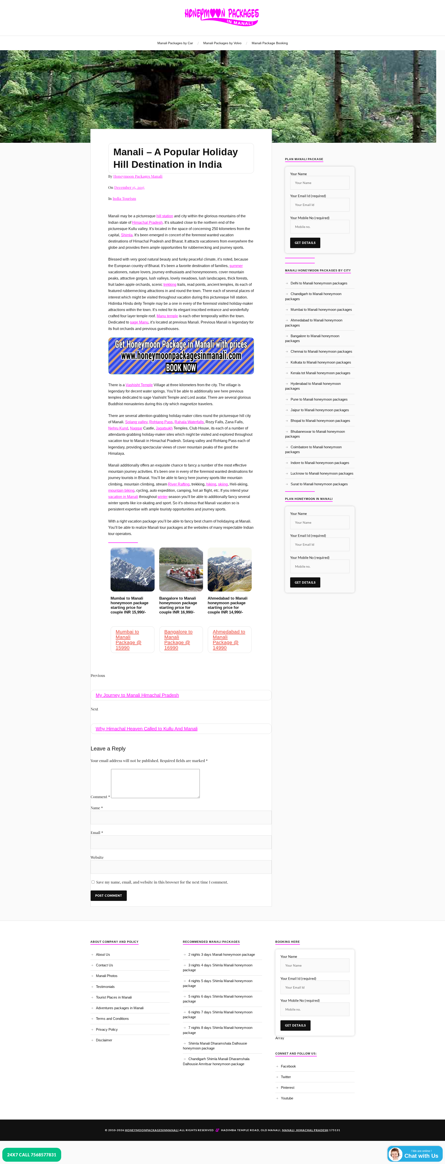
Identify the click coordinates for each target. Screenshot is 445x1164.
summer (236, 266)
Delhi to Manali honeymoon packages (319, 283)
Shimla (127, 235)
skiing (223, 484)
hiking (211, 484)
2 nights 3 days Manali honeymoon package (221, 954)
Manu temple (167, 316)
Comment (100, 796)
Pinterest (287, 1087)
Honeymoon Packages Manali (137, 176)
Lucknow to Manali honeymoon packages (322, 473)
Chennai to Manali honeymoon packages (321, 351)
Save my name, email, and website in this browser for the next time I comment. (162, 882)
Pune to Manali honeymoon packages (319, 399)
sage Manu (139, 322)
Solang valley (136, 422)
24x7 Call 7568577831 (31, 1154)
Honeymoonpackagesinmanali (152, 1130)
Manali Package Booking (270, 43)
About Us (103, 954)
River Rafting (179, 484)
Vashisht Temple (139, 385)
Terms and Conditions (112, 1019)
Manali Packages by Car (175, 43)
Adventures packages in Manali (119, 1008)
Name (97, 807)
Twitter (286, 1077)
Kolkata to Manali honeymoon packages (321, 362)
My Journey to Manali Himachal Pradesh (137, 695)
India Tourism (124, 198)
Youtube (287, 1098)
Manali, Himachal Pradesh (305, 1130)
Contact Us (104, 965)
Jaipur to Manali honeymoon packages (320, 410)
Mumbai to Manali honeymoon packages (321, 309)
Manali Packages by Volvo (222, 43)
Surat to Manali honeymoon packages (319, 484)
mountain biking (121, 490)
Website (97, 857)
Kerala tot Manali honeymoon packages (320, 373)
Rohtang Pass (161, 422)
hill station (164, 216)
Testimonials (105, 987)
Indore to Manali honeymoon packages (320, 463)
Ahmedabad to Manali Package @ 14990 (229, 639)
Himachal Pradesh (147, 222)
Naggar (136, 428)
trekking (169, 284)
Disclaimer (104, 1040)
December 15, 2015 (129, 187)
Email (97, 832)
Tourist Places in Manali (114, 997)
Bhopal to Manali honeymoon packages (320, 421)
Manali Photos (107, 976)
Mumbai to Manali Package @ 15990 (128, 639)
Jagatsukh (164, 428)
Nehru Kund (118, 428)
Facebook (288, 1066)
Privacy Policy (107, 1029)
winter (163, 497)
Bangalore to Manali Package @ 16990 (178, 639)
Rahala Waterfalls (189, 422)
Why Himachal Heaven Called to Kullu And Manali (146, 728)
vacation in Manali (123, 497)
